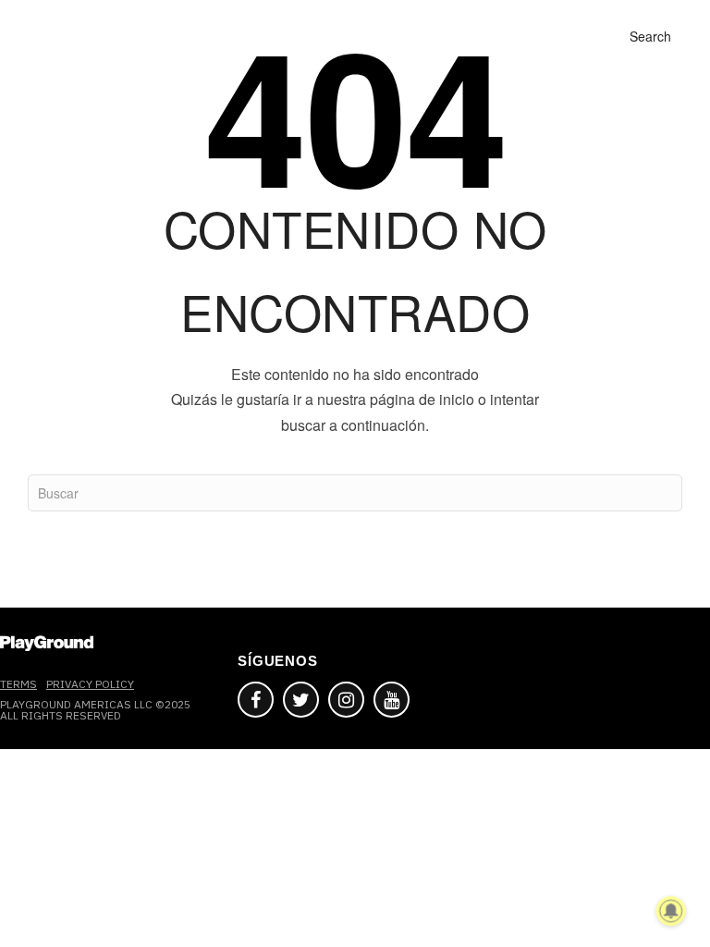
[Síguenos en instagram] (346, 700)
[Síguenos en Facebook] (256, 700)
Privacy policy (90, 684)
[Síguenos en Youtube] (391, 700)
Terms (18, 684)
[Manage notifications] (671, 911)
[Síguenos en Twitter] (301, 700)
